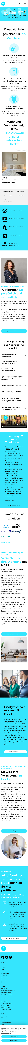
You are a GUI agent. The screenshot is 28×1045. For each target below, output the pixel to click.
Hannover (3, 1020)
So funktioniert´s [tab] (7, 195)
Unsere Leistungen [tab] (7, 191)
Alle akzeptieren (14, 1036)
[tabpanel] (14, 228)
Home (2, 965)
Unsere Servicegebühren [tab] (7, 200)
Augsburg (4, 1016)
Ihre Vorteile (4, 1001)
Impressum (4, 975)
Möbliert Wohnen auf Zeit (8, 990)
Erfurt (2, 1018)
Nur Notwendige (14, 1040)
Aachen (3, 1013)
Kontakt (3, 967)
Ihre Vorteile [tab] (20, 191)
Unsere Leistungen (6, 1003)
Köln (2, 1024)
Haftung (3, 980)
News (2, 969)
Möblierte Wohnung (6, 994)
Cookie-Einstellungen (6, 1033)
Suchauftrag (4, 988)
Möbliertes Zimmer (6, 992)
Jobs (2, 982)
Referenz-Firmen (5, 1007)
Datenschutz (4, 977)
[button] (3, 470)
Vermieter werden (6, 1009)
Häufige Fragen (5, 1005)
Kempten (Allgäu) (6, 1022)
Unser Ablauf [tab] (20, 195)
